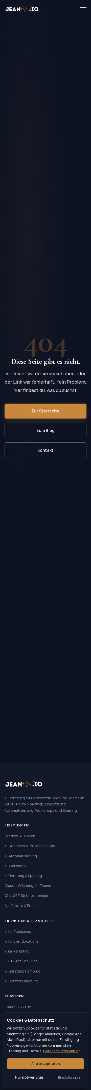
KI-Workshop (15, 865)
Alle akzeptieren (45, 1063)
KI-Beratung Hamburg (22, 971)
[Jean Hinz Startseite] (22, 9)
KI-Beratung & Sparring (23, 875)
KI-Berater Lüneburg (21, 981)
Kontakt (45, 450)
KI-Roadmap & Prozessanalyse (30, 845)
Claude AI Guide (18, 1006)
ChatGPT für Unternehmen (27, 895)
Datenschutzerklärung (62, 1050)
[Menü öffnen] (83, 9)
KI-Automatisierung (21, 856)
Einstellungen (69, 1077)
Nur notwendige (29, 1077)
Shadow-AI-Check (20, 836)
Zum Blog (45, 430)
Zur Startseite (45, 411)
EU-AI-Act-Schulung (21, 961)
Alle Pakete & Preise (21, 905)
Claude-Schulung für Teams (28, 885)
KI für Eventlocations (22, 941)
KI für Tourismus (18, 931)
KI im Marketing (17, 951)
